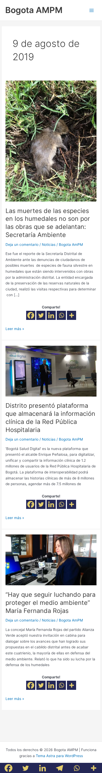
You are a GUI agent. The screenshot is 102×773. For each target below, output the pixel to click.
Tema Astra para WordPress (59, 756)
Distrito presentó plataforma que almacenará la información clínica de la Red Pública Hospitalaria (50, 417)
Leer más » (14, 328)
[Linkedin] (51, 315)
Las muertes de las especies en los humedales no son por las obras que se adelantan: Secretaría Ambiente (47, 223)
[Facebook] (30, 315)
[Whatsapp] (61, 315)
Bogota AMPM (34, 10)
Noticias (48, 244)
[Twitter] (41, 315)
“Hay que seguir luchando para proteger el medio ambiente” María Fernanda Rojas (50, 602)
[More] (71, 315)
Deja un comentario (21, 244)
